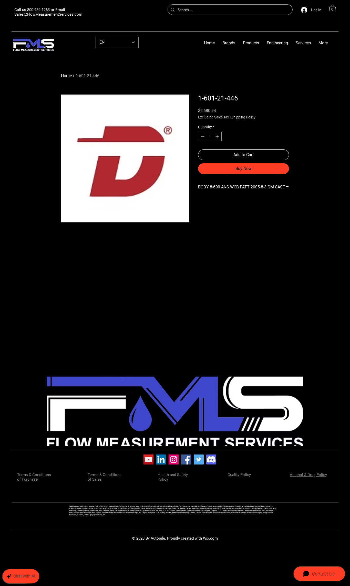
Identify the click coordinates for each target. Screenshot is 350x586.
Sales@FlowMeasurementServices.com (48, 14)
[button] (332, 8)
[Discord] (211, 459)
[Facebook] (186, 459)
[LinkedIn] (161, 459)
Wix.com (210, 538)
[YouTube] (148, 459)
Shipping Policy (243, 117)
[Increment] (217, 136)
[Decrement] (202, 136)
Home (66, 75)
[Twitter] (199, 459)
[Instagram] (174, 459)
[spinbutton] (209, 136)
